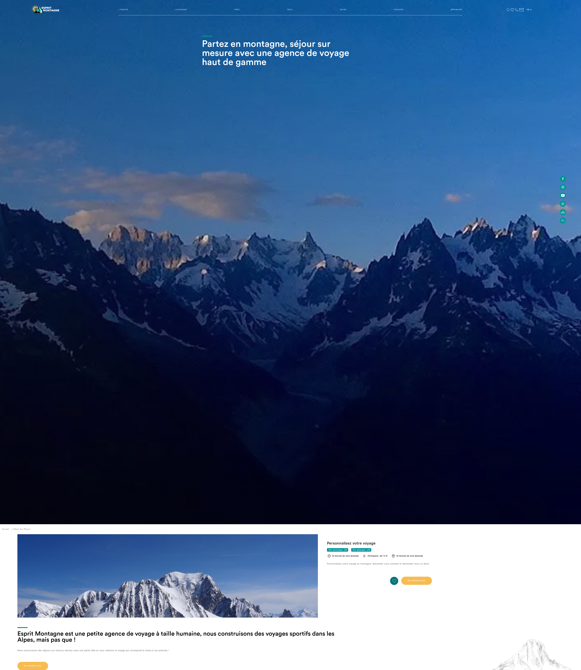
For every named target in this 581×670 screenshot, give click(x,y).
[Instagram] (563, 187)
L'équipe (123, 10)
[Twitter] (563, 196)
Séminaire (456, 10)
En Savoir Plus (416, 580)
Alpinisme (181, 10)
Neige (343, 10)
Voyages (399, 10)
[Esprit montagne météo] (563, 221)
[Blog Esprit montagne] (563, 212)
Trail (290, 10)
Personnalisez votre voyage (351, 543)
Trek (237, 10)
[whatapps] (563, 204)
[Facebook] (563, 179)
